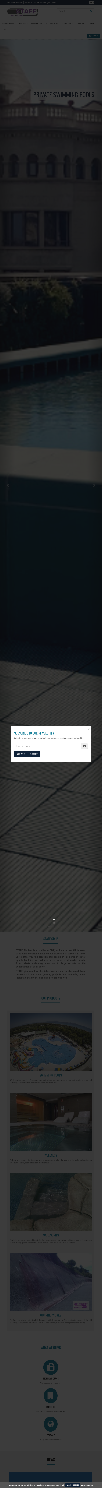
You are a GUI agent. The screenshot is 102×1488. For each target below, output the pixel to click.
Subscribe (34, 754)
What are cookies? (87, 1485)
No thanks (21, 754)
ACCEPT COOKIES (73, 1485)
